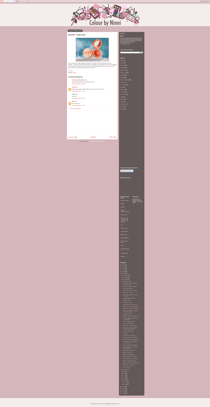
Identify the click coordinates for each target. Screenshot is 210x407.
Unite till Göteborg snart (128, 321)
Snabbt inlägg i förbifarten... (129, 298)
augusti (125, 369)
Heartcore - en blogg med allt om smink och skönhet (124, 219)
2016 (123, 269)
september (126, 281)
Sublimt (123, 256)
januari (125, 384)
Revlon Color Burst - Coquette (130, 356)
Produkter (122, 82)
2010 (123, 393)
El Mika (123, 207)
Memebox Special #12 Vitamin (130, 337)
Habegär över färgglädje (128, 354)
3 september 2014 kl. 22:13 (78, 105)
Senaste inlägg (72, 137)
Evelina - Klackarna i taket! (125, 211)
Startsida (93, 137)
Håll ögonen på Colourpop (129, 335)
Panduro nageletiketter (128, 331)
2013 (123, 386)
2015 (123, 271)
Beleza (122, 203)
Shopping (122, 89)
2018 (123, 265)
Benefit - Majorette (127, 352)
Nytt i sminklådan (124, 79)
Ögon (121, 106)
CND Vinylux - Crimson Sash (130, 290)
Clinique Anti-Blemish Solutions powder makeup (130, 311)
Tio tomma (122, 94)
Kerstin (74, 87)
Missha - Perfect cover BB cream (131, 362)
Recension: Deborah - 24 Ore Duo (131, 308)
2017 (123, 267)
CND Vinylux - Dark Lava (129, 365)
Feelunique (109, 66)
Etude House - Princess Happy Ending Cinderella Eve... (130, 328)
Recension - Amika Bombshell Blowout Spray (130, 284)
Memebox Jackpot (127, 302)
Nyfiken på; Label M (127, 288)
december (125, 275)
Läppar (122, 75)
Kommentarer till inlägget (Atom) (96, 141)
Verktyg (122, 101)
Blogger (117, 403)
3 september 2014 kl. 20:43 (78, 91)
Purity (122, 245)
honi (122, 225)
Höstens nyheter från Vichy (129, 360)
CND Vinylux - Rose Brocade (130, 325)
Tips (121, 97)
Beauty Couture (125, 200)
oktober (125, 279)
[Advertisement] (92, 123)
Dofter (121, 62)
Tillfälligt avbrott (127, 300)
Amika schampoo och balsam (130, 345)
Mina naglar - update (128, 292)
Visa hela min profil (124, 44)
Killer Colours (124, 228)
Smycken (122, 92)
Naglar (121, 77)
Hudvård (122, 65)
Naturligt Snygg (125, 237)
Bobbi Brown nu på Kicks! (129, 350)
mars (124, 380)
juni (124, 373)
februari (125, 382)
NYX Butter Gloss (127, 314)
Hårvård (122, 67)
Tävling (122, 99)
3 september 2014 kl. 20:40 (78, 84)
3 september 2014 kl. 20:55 (78, 98)
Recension (122, 84)
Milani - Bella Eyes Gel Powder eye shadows (130, 347)
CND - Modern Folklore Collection (131, 339)
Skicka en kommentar (75, 108)
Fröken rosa (124, 214)
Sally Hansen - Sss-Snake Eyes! (131, 306)
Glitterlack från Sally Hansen (130, 286)
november (125, 277)
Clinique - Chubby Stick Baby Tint (131, 316)
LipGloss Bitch (124, 231)
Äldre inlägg (112, 137)
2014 (123, 273)
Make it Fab (124, 234)
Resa (121, 87)
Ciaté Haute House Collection (130, 358)
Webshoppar (123, 104)
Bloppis (122, 60)
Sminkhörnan (124, 253)
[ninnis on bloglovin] (126, 171)
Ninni (73, 101)
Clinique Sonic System (128, 323)
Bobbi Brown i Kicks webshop (130, 304)
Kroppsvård (123, 72)
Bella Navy (125, 333)
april (124, 378)
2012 (123, 389)
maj (124, 376)
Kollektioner (123, 70)
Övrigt (74, 72)
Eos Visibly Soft (127, 367)
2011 (123, 391)
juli (124, 371)
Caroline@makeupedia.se (78, 80)
